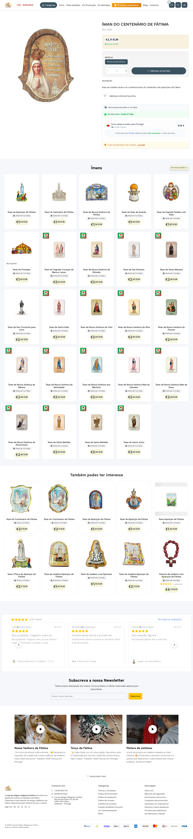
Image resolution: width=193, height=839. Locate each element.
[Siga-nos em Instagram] (14, 807)
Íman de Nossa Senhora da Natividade (59, 386)
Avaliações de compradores (157, 804)
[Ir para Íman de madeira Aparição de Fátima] (59, 553)
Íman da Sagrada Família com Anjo (171, 213)
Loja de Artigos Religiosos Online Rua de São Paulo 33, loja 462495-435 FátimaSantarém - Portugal (68, 800)
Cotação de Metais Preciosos (110, 807)
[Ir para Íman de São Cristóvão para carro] (21, 306)
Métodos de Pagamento (155, 794)
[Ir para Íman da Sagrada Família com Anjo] (171, 191)
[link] (36, 661)
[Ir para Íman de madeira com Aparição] (96, 553)
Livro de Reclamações (107, 810)
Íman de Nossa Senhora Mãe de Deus (171, 386)
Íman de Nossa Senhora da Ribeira (21, 386)
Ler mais (141, 145)
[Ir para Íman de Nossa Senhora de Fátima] (96, 191)
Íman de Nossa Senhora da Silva (134, 327)
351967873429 (60, 794)
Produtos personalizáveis (155, 810)
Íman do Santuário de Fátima (59, 212)
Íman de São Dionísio (133, 269)
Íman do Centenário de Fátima (21, 519)
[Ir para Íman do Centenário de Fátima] (21, 498)
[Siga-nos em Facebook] (18, 807)
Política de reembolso (107, 797)
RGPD (100, 814)
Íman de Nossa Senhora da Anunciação (21, 443)
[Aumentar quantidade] (126, 70)
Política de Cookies (106, 800)
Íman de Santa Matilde (59, 442)
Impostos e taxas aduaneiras (157, 807)
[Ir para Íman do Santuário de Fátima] (59, 191)
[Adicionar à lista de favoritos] (35, 191)
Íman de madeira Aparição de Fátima (59, 575)
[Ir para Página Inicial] (8, 5)
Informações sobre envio (155, 797)
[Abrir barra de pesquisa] (178, 5)
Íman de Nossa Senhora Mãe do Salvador (134, 386)
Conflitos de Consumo (107, 804)
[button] (48, 5)
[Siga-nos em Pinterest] (29, 807)
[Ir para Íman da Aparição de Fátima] (21, 191)
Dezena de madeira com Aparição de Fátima (171, 575)
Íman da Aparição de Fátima (22, 212)
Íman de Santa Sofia (59, 327)
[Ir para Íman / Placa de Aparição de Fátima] (21, 553)
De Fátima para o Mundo (155, 814)
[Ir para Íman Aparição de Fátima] (171, 498)
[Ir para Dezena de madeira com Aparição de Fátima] (171, 553)
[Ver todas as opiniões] (96, 619)
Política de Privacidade (107, 794)
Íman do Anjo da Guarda (134, 212)
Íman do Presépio (22, 269)
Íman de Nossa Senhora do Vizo (96, 327)
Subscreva (135, 696)
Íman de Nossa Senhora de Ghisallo (96, 270)
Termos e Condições (107, 791)
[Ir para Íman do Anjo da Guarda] (133, 191)
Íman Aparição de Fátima (171, 519)
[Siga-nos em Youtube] (25, 807)
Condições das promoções (156, 800)
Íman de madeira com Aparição (96, 574)
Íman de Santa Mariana (171, 269)
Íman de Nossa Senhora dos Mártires (96, 386)
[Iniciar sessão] (184, 5)
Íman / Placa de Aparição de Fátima (22, 575)
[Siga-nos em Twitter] (22, 807)
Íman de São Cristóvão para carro (22, 328)
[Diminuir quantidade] (107, 70)
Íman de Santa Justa (134, 442)
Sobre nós (149, 791)
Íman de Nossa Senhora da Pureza (171, 328)
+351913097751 (61, 791)
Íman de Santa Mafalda (96, 442)
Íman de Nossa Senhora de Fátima (96, 213)
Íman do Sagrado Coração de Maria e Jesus (59, 270)
